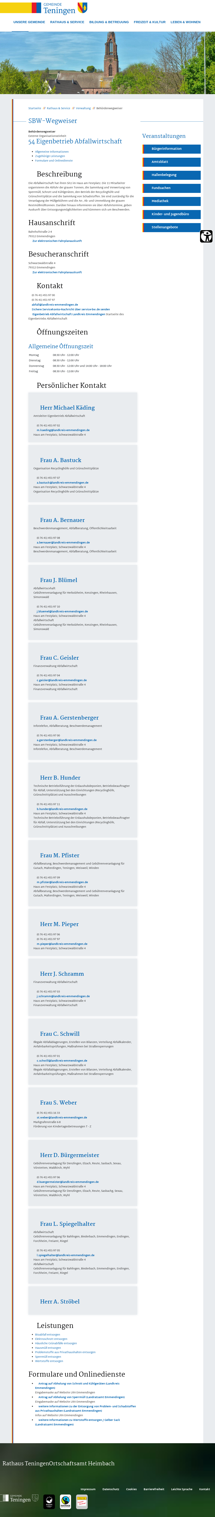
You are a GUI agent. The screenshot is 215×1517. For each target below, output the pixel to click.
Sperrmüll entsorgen (48, 1357)
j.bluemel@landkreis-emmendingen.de (62, 611)
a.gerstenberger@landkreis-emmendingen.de (67, 740)
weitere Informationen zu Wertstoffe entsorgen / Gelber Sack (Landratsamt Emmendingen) (77, 1422)
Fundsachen (161, 188)
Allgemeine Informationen (52, 152)
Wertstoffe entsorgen (49, 1361)
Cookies (131, 1489)
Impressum (88, 1489)
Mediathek (160, 201)
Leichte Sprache (181, 1489)
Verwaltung (83, 109)
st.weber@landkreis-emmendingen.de (62, 1117)
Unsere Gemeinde (29, 22)
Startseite (34, 109)
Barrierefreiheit (154, 1489)
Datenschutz (110, 1489)
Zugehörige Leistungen (50, 156)
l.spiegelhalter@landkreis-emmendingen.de (65, 1255)
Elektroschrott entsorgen (51, 1339)
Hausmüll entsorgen (48, 1348)
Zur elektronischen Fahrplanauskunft (57, 241)
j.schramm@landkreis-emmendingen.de (63, 996)
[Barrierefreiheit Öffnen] (206, 236)
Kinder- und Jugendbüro (170, 214)
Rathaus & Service (67, 22)
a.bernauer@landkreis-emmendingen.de (63, 542)
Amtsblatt (160, 162)
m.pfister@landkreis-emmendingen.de (62, 882)
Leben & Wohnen (186, 22)
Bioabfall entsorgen (47, 1334)
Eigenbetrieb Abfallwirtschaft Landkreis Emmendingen (68, 314)
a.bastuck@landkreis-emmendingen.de (62, 483)
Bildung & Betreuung (109, 22)
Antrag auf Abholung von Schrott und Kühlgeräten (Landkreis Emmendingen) (77, 1386)
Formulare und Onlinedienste (54, 161)
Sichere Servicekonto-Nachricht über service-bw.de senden (71, 309)
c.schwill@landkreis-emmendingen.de (62, 1061)
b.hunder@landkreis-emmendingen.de (62, 809)
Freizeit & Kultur (150, 22)
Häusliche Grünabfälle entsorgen (56, 1343)
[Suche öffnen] (20, 31)
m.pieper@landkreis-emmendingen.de (62, 944)
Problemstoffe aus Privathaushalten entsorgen (65, 1352)
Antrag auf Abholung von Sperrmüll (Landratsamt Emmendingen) (81, 1397)
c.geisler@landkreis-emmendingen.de (62, 680)
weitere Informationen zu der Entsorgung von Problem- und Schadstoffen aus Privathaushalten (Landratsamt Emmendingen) (85, 1409)
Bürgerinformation (167, 149)
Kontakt (204, 1489)
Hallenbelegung (164, 175)
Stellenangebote (165, 227)
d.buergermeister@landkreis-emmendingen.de (68, 1182)
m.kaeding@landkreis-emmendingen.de (63, 430)
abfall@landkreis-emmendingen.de (55, 305)
